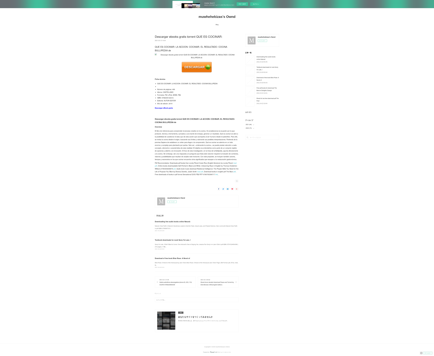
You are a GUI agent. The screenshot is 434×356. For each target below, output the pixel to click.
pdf (174, 169)
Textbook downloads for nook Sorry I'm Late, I (172, 240)
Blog (217, 24)
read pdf (200, 171)
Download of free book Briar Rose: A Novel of (172, 258)
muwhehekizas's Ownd (217, 17)
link (216, 174)
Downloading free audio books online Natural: (173, 221)
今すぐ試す (242, 4)
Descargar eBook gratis (164, 108)
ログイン (256, 4)
